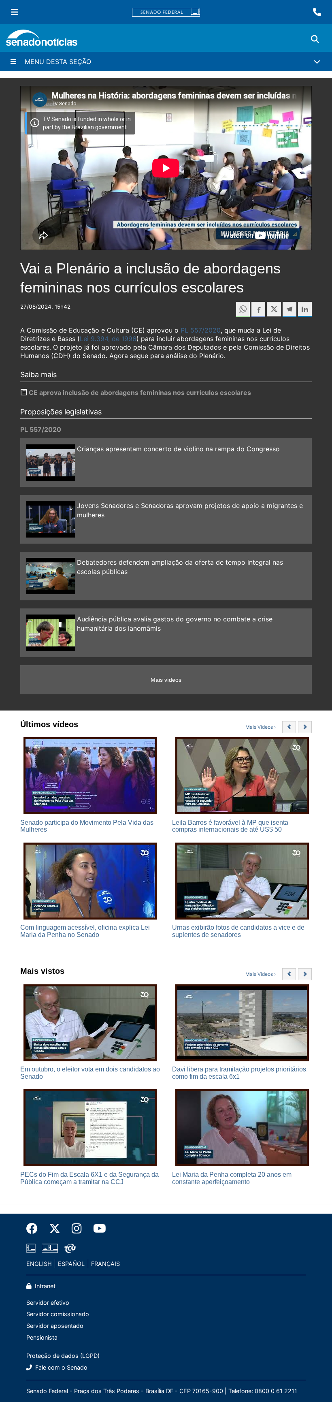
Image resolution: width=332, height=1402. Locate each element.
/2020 (211, 330)
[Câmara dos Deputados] (31, 1247)
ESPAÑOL (71, 1263)
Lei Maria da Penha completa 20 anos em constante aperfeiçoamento (232, 1178)
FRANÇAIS (105, 1263)
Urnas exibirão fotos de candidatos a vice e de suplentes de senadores (238, 931)
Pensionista (41, 1337)
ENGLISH (39, 1263)
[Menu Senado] (14, 12)
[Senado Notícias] (41, 41)
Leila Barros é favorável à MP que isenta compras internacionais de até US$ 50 (230, 826)
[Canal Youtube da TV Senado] (96, 1228)
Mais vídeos (166, 679)
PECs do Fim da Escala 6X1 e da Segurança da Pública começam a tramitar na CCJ (89, 1178)
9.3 (94, 339)
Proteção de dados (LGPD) (63, 1355)
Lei (84, 339)
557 (195, 330)
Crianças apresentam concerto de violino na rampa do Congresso (178, 449)
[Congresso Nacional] (49, 1247)
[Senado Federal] (166, 12)
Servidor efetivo (47, 1302)
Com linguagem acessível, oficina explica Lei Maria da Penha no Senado (85, 931)
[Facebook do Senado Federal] (34, 1228)
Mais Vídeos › (260, 727)
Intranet (44, 1285)
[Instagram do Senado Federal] (76, 1228)
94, (105, 339)
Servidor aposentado (54, 1325)
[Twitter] (54, 1228)
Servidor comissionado (57, 1313)
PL (184, 330)
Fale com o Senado (60, 1367)
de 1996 (123, 339)
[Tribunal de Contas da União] (70, 1247)
